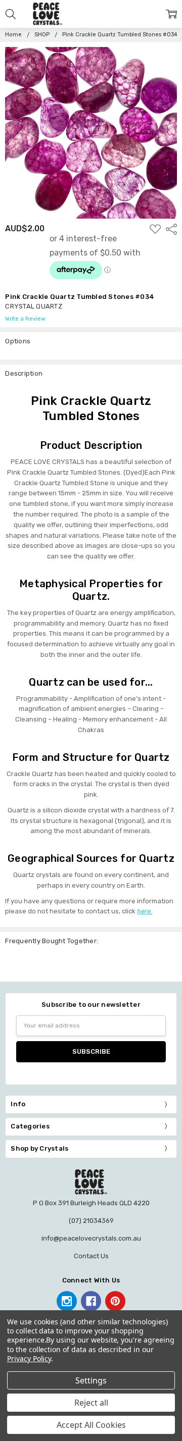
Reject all (91, 1402)
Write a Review (25, 319)
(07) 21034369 (91, 1220)
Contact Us (91, 1256)
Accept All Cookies (91, 1424)
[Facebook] (91, 1301)
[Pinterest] (115, 1301)
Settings (91, 1380)
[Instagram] (67, 1301)
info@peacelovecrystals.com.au (91, 1238)
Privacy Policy (29, 1358)
